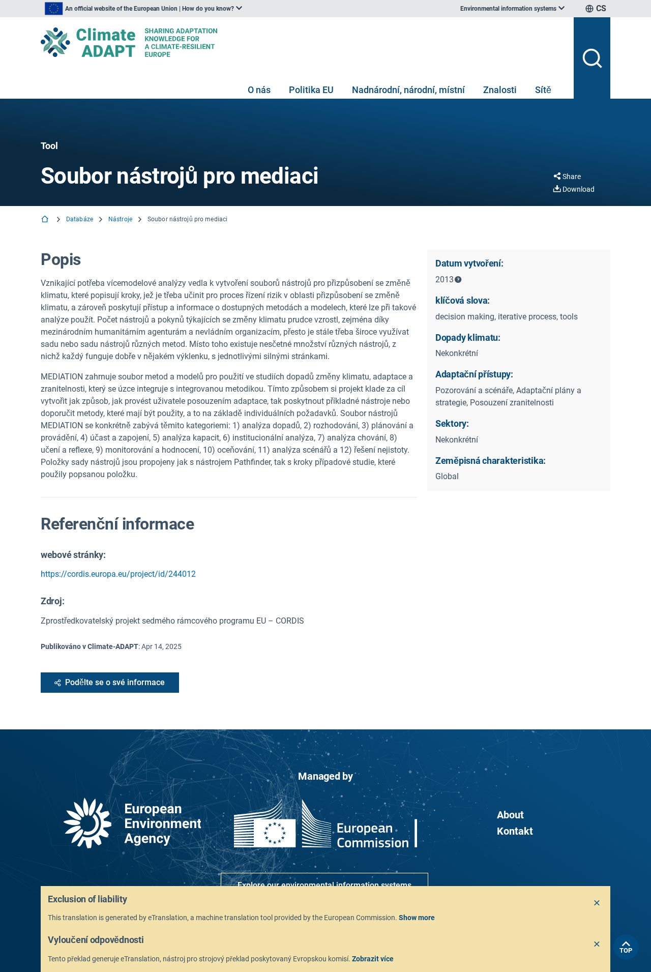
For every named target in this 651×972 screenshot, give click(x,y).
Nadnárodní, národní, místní (408, 89)
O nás (259, 89)
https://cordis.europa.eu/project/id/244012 (118, 574)
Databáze (79, 219)
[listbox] (143, 8)
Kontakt (515, 831)
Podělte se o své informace (115, 682)
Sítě (543, 89)
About (510, 815)
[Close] (597, 903)
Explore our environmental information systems (324, 885)
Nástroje (120, 219)
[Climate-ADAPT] (303, 42)
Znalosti (500, 89)
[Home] (46, 220)
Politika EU (311, 89)
